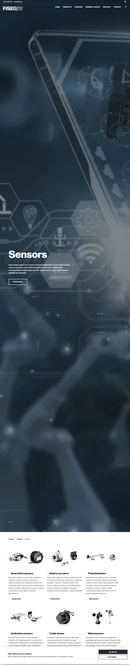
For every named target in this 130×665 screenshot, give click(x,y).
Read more (18, 281)
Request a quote (93, 7)
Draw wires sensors (21, 573)
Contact (117, 7)
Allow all (113, 652)
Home (57, 7)
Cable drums (55, 633)
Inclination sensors (21, 633)
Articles (106, 7)
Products (67, 7)
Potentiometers (96, 573)
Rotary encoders (58, 573)
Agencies (79, 7)
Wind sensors (95, 633)
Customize (111, 657)
